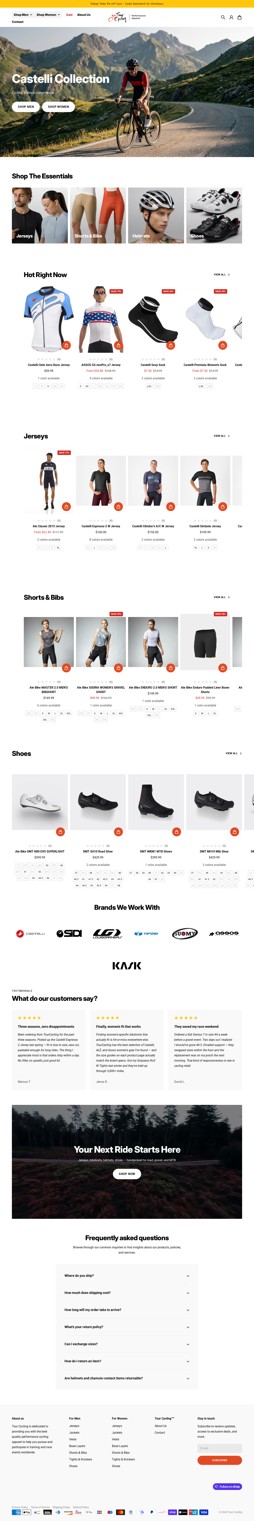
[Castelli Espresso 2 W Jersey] (101, 481)
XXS (29, 713)
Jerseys (74, 1426)
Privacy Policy (20, 1507)
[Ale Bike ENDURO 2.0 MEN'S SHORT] (153, 642)
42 (39, 872)
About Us (161, 1426)
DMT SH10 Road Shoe (98, 851)
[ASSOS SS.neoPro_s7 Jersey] (101, 319)
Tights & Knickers (80, 1459)
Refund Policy (81, 1507)
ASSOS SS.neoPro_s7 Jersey (100, 365)
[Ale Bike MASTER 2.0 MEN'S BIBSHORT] (49, 642)
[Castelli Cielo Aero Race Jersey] (49, 319)
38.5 (40, 865)
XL (62, 386)
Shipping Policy (61, 1507)
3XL (121, 386)
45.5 (40, 878)
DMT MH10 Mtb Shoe (214, 851)
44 (19, 878)
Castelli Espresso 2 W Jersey (101, 526)
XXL (69, 713)
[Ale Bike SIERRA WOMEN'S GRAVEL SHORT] (101, 642)
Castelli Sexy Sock (153, 365)
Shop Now (127, 1174)
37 (18, 865)
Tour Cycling (235, 1512)
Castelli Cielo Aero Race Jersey (49, 365)
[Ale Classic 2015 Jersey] (49, 481)
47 (54, 878)
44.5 (26, 878)
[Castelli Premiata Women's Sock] (205, 319)
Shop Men (21, 15)
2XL (55, 386)
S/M (157, 386)
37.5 (25, 865)
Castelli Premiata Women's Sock (205, 365)
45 (33, 878)
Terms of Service (40, 1507)
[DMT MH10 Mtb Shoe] (214, 802)
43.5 (61, 872)
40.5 (18, 872)
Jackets (74, 1432)
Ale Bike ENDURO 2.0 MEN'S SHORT (153, 687)
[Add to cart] (66, 345)
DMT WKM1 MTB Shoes (156, 851)
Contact (160, 1432)
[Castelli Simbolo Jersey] (205, 481)
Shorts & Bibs (78, 1452)
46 (48, 878)
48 (60, 878)
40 (61, 865)
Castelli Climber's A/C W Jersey (153, 526)
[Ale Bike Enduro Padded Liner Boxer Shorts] (205, 642)
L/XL (149, 386)
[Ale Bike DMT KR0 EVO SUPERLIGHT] (40, 802)
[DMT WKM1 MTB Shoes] (156, 802)
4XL (52, 719)
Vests (72, 1439)
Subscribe (219, 1460)
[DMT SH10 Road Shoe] (98, 802)
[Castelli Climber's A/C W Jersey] (153, 481)
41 (25, 872)
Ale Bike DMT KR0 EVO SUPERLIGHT (40, 851)
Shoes (73, 1466)
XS (87, 386)
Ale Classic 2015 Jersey (49, 526)
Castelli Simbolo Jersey (205, 526)
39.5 (54, 865)
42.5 (47, 872)
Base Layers (77, 1446)
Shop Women (46, 15)
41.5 (32, 872)
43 (54, 872)
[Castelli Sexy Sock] (153, 319)
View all (220, 274)
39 (47, 865)
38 (32, 865)
